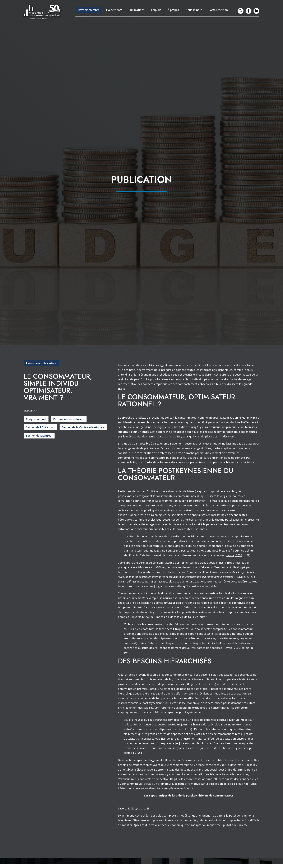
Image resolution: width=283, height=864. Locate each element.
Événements (114, 10)
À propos (173, 10)
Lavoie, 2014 (244, 577)
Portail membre (219, 10)
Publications (136, 10)
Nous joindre (193, 10)
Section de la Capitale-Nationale (83, 427)
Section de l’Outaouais (40, 427)
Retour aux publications (41, 363)
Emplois (156, 10)
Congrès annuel (36, 419)
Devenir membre (88, 10)
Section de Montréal (39, 435)
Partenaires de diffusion (68, 419)
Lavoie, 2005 (234, 555)
